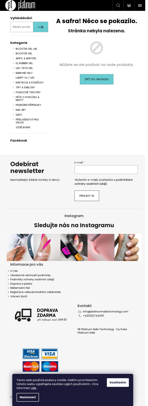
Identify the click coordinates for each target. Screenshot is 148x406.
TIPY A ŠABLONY (25, 87)
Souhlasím (118, 382)
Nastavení (28, 397)
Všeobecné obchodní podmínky (30, 275)
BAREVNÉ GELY (24, 73)
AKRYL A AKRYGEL (26, 58)
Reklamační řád (20, 288)
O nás (14, 271)
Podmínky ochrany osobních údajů (32, 279)
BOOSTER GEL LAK (26, 49)
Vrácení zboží (18, 296)
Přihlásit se (86, 196)
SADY (19, 114)
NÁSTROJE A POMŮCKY (30, 82)
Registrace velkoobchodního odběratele (35, 292)
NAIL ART (21, 110)
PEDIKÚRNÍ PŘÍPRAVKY (28, 105)
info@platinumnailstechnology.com (105, 311)
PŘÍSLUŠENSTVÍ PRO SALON (27, 121)
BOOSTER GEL (24, 53)
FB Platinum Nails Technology (96, 329)
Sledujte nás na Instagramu (74, 225)
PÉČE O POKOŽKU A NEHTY (27, 98)
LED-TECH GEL (24, 68)
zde (33, 388)
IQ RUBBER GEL (24, 63)
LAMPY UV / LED (25, 77)
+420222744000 (93, 316)
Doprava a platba (21, 284)
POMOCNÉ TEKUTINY (28, 92)
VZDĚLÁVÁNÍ (23, 127)
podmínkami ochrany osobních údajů (104, 182)
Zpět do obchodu (97, 79)
